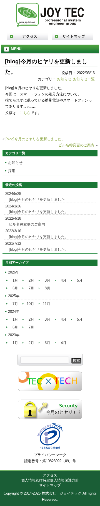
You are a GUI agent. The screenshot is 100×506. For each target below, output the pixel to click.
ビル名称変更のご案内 (76, 145)
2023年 (13, 335)
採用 (11, 171)
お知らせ (64, 79)
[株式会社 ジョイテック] (50, 25)
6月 (15, 288)
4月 (63, 280)
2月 (31, 280)
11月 (46, 304)
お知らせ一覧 (84, 79)
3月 (47, 280)
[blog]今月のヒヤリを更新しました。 (35, 139)
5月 (79, 280)
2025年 (13, 296)
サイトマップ (50, 485)
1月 (15, 280)
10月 (30, 304)
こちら (25, 113)
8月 (47, 288)
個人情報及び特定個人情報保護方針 (50, 480)
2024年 (13, 311)
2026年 (13, 272)
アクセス (50, 475)
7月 (31, 288)
